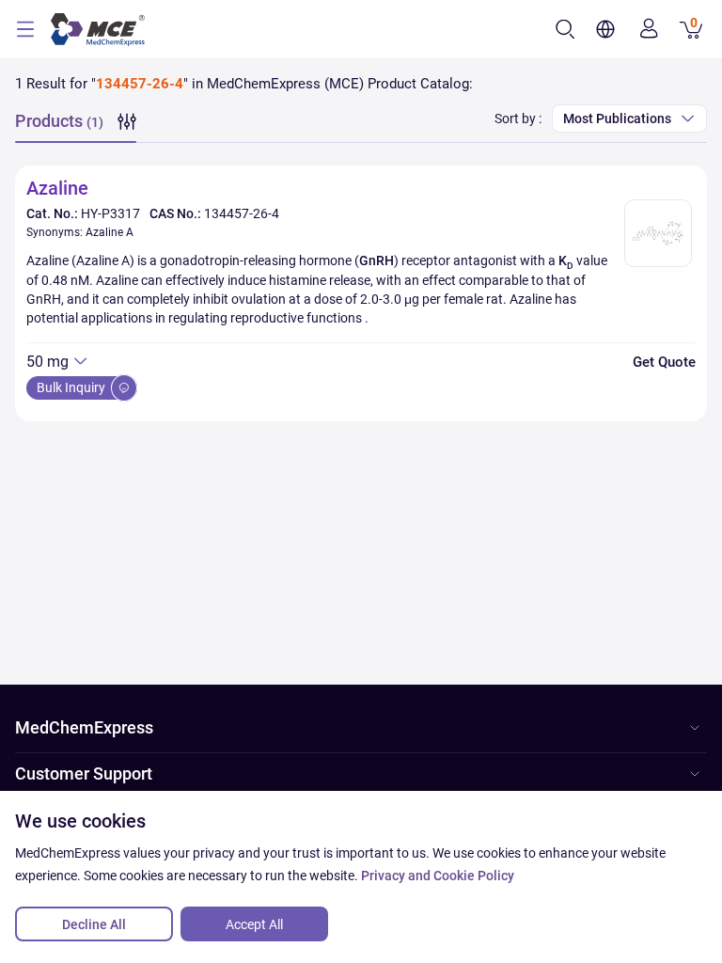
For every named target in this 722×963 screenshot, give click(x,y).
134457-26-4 (241, 213)
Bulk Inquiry (72, 387)
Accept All (254, 924)
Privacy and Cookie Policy (437, 875)
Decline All (94, 924)
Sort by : (518, 118)
